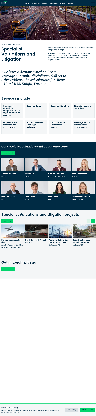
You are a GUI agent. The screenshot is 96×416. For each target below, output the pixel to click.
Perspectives (35, 3)
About (27, 3)
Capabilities (53, 3)
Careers (70, 3)
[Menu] (93, 3)
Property (18, 44)
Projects (62, 3)
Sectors (44, 3)
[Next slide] (93, 221)
